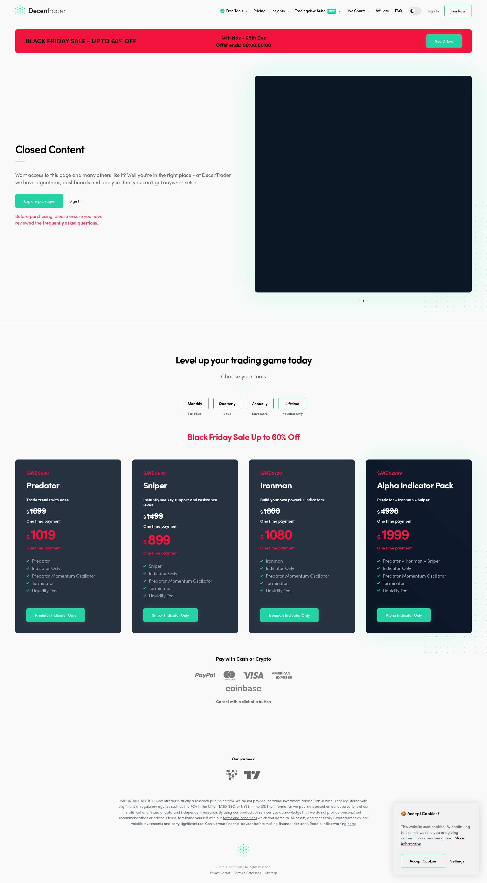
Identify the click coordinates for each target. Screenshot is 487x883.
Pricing (259, 10)
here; (351, 823)
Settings (457, 861)
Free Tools (234, 10)
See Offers (444, 41)
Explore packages (39, 201)
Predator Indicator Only (55, 615)
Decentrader (234, 866)
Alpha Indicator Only (404, 615)
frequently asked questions (70, 222)
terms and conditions (240, 817)
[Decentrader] (40, 11)
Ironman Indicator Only (289, 615)
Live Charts (356, 10)
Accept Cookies (423, 861)
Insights (278, 10)
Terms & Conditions (247, 872)
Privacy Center (220, 872)
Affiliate (382, 10)
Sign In (433, 11)
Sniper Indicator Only (170, 615)
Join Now (458, 11)
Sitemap (271, 872)
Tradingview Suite (315, 10)
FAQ (398, 10)
